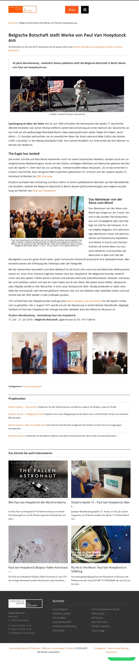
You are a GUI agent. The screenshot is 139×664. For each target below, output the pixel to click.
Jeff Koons (97, 617)
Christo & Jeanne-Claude (105, 609)
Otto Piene (58, 630)
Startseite (13, 22)
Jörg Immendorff (62, 622)
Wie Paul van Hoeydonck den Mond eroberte (37, 502)
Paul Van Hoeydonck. (44, 190)
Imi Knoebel (59, 617)
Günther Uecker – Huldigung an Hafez (26, 414)
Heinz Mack (98, 613)
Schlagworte (100, 648)
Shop (71, 10)
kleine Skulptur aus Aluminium (84, 301)
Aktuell (77, 46)
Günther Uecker (62, 613)
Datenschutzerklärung (117, 648)
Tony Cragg (98, 630)
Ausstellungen (97, 46)
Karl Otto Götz (99, 622)
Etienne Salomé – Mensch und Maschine (27, 425)
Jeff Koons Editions (17, 435)
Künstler (109, 46)
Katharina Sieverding (64, 626)
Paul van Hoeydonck (32, 386)
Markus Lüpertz (100, 626)
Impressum (111, 652)
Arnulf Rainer (60, 609)
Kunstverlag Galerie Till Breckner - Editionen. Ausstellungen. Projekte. (42, 648)
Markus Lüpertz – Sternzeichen (23, 406)
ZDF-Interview (44, 176)
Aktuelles (85, 46)
